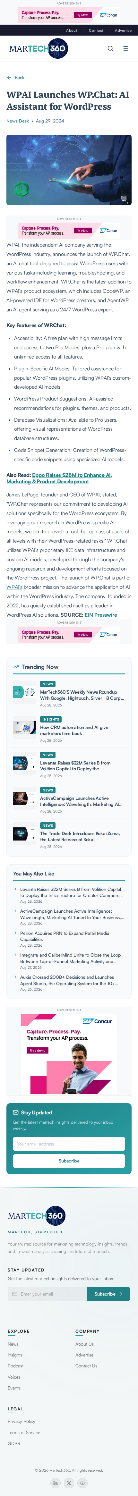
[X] (69, 1483)
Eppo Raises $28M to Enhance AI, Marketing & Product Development (59, 478)
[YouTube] (82, 1483)
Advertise (123, 30)
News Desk (17, 120)
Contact (96, 30)
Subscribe (69, 1160)
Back (19, 77)
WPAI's (14, 587)
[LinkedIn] (55, 1483)
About (71, 30)
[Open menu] (126, 48)
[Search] (110, 48)
